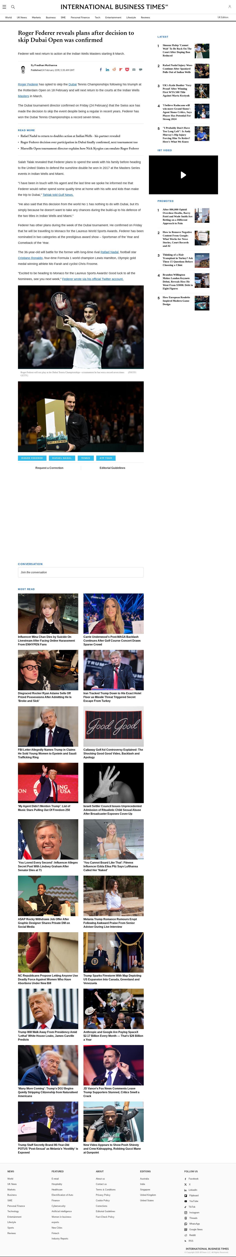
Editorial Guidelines (112, 467)
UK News (22, 17)
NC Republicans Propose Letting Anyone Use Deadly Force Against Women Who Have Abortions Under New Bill (48, 979)
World (8, 17)
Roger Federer (28, 84)
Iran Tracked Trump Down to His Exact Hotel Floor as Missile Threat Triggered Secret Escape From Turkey (112, 697)
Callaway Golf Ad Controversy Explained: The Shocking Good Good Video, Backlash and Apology (113, 753)
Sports (10, 1227)
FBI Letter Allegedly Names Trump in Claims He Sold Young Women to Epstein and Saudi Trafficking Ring (47, 753)
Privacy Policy (103, 1195)
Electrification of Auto (62, 1195)
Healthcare (57, 1189)
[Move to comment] (141, 69)
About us (100, 1178)
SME (63, 17)
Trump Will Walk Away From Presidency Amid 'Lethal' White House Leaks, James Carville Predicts (47, 1036)
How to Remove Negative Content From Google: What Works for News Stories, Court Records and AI (177, 239)
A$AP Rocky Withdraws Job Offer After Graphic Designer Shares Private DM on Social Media (44, 923)
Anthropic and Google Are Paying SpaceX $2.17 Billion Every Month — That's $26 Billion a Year (113, 1036)
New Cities (57, 1227)
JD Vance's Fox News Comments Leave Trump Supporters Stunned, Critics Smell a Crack (111, 1092)
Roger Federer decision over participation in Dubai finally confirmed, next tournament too (79, 142)
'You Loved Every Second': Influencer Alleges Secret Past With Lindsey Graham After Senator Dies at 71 (48, 866)
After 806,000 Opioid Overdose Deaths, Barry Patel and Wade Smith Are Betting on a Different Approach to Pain (177, 216)
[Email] (134, 69)
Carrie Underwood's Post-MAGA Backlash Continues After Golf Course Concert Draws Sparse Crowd (112, 640)
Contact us (101, 1184)
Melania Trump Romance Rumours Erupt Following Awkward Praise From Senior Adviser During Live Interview (110, 923)
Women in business (61, 1217)
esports (55, 1222)
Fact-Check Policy (105, 1217)
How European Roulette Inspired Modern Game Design (176, 301)
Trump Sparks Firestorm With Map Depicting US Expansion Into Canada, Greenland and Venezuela (112, 979)
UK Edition (223, 17)
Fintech (55, 1233)
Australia (144, 1178)
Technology (13, 1211)
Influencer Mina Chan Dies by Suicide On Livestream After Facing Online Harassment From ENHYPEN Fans (46, 640)
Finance (56, 1200)
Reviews (145, 17)
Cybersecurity (58, 1206)
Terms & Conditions (106, 1189)
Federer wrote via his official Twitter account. (93, 279)
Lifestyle (131, 17)
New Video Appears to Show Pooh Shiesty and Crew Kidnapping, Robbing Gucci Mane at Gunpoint (112, 1148)
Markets (36, 17)
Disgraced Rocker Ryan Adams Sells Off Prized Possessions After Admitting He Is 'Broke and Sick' (45, 697)
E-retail (55, 1178)
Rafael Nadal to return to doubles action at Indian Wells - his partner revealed (70, 136)
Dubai (73, 84)
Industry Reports (60, 1238)
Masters (23, 96)
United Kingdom (148, 1195)
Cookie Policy (103, 1200)
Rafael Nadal (110, 252)
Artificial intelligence (62, 1211)
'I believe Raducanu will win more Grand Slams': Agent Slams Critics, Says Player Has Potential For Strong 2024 (177, 112)
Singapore (145, 1189)
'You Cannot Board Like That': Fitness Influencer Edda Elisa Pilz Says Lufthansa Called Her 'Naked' (110, 866)
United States (147, 1200)
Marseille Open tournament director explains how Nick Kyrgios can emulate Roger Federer (80, 148)
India (142, 1184)
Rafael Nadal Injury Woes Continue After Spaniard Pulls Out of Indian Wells (177, 69)
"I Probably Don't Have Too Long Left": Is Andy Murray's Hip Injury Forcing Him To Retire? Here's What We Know (177, 134)
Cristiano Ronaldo (30, 258)
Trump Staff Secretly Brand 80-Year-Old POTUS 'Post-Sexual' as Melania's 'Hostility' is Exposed (48, 1148)
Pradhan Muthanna (45, 65)
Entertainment (113, 17)
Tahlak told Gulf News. (58, 195)
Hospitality (57, 1184)
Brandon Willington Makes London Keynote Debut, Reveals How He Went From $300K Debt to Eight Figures (178, 281)
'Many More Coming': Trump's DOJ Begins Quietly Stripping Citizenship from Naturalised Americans (48, 1092)
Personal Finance (80, 17)
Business (51, 17)
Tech (97, 17)
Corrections (101, 1206)
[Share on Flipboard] (121, 69)
